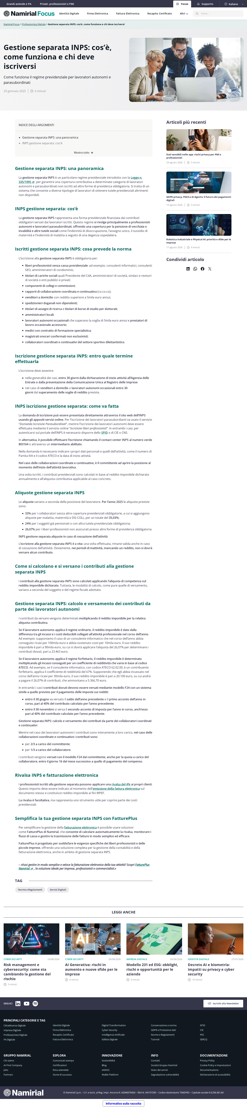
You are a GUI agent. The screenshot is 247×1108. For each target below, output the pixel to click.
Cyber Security (13, 959)
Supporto (207, 4)
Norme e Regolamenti (30, 889)
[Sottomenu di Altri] (187, 13)
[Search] (197, 13)
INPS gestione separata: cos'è (42, 143)
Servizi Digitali (58, 889)
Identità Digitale (198, 959)
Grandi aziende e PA (19, 4)
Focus (184, 4)
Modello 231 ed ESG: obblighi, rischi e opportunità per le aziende (152, 969)
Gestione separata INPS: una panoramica (50, 137)
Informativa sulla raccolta (123, 1103)
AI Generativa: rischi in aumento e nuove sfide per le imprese (91, 969)
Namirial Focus (12, 24)
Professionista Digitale (34, 24)
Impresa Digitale (136, 959)
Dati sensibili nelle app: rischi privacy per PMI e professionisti (193, 156)
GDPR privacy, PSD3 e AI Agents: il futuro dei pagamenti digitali (198, 198)
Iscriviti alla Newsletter (226, 1003)
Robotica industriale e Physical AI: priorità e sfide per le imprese (198, 241)
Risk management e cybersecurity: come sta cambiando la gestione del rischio (27, 971)
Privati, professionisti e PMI (57, 4)
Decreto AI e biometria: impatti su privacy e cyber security (211, 969)
